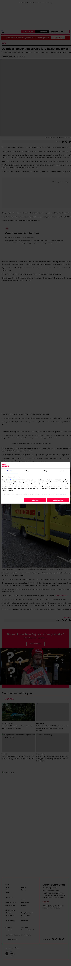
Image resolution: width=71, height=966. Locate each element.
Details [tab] (27, 471)
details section (61, 494)
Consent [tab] (9, 471)
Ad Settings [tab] (44, 471)
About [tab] (62, 471)
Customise (35, 500)
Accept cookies (58, 500)
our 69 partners (12, 479)
